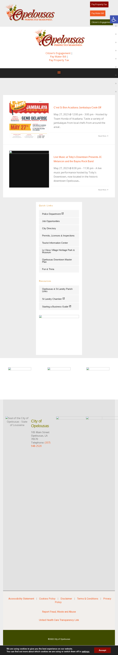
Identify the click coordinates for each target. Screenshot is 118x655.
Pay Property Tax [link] (59, 60)
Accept (102, 650)
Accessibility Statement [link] (21, 598)
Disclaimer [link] (66, 598)
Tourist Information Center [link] (55, 242)
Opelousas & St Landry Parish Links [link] (57, 290)
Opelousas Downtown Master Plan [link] (57, 260)
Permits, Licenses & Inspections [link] (58, 235)
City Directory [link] (49, 228)
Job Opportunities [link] (51, 221)
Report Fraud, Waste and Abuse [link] (59, 611)
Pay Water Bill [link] (58, 56)
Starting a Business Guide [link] (55, 306)
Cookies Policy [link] (47, 598)
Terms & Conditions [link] (87, 598)
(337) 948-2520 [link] (40, 444)
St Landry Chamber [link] (52, 299)
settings (85, 651)
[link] (114, 19)
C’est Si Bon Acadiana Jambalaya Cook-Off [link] (77, 107)
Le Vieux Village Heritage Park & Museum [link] (58, 251)
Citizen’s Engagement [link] (58, 53)
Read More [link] (102, 136)
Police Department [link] (51, 214)
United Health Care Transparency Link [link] (59, 620)
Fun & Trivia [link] (48, 269)
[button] (59, 72)
